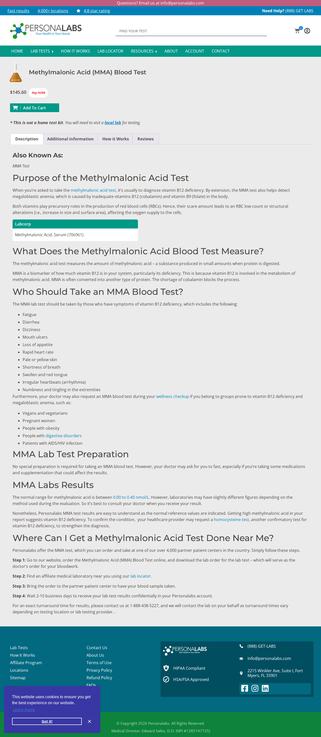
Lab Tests (41, 51)
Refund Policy (99, 677)
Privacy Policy (99, 670)
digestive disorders (64, 435)
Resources (142, 51)
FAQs (91, 685)
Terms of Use (99, 662)
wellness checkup (172, 396)
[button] (297, 31)
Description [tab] (26, 139)
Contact (221, 51)
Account (194, 51)
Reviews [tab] (145, 139)
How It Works (75, 51)
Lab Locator (110, 51)
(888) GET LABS (299, 11)
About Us (95, 655)
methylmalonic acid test (93, 190)
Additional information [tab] (70, 139)
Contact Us (97, 647)
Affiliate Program (26, 662)
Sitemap (18, 677)
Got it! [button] (47, 721)
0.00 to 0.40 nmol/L (131, 497)
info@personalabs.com (182, 3)
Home (17, 51)
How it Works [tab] (115, 139)
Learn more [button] (24, 709)
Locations (19, 670)
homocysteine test (231, 519)
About (171, 51)
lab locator (140, 576)
